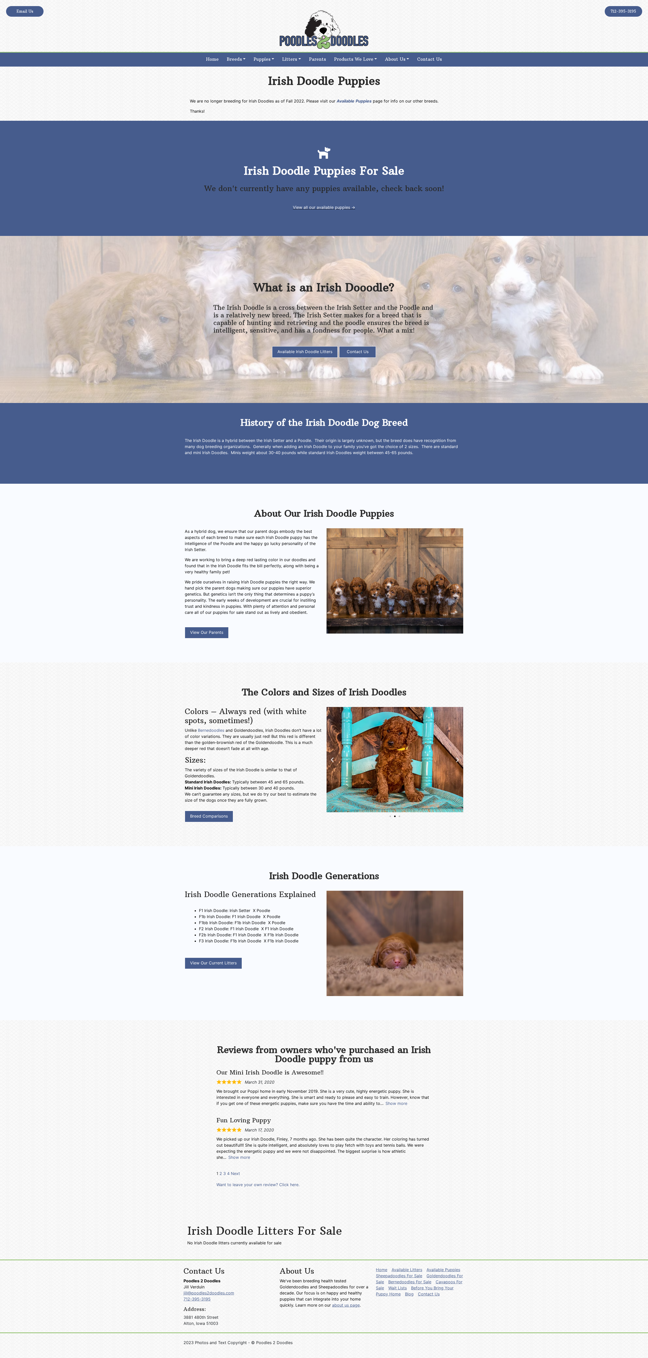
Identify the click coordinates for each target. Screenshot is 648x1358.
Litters (289, 59)
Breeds (234, 59)
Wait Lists (397, 1287)
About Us (395, 59)
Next (235, 1173)
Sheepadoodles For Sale (399, 1275)
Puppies (262, 59)
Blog (409, 1293)
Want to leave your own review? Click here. (257, 1184)
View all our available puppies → (324, 207)
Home (212, 59)
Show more (396, 1103)
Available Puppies (443, 1269)
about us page (346, 1305)
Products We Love (353, 59)
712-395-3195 (623, 11)
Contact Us (429, 59)
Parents (317, 59)
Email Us (24, 11)
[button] (332, 759)
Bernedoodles (211, 730)
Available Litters (407, 1269)
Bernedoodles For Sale (409, 1281)
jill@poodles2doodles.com (209, 1292)
